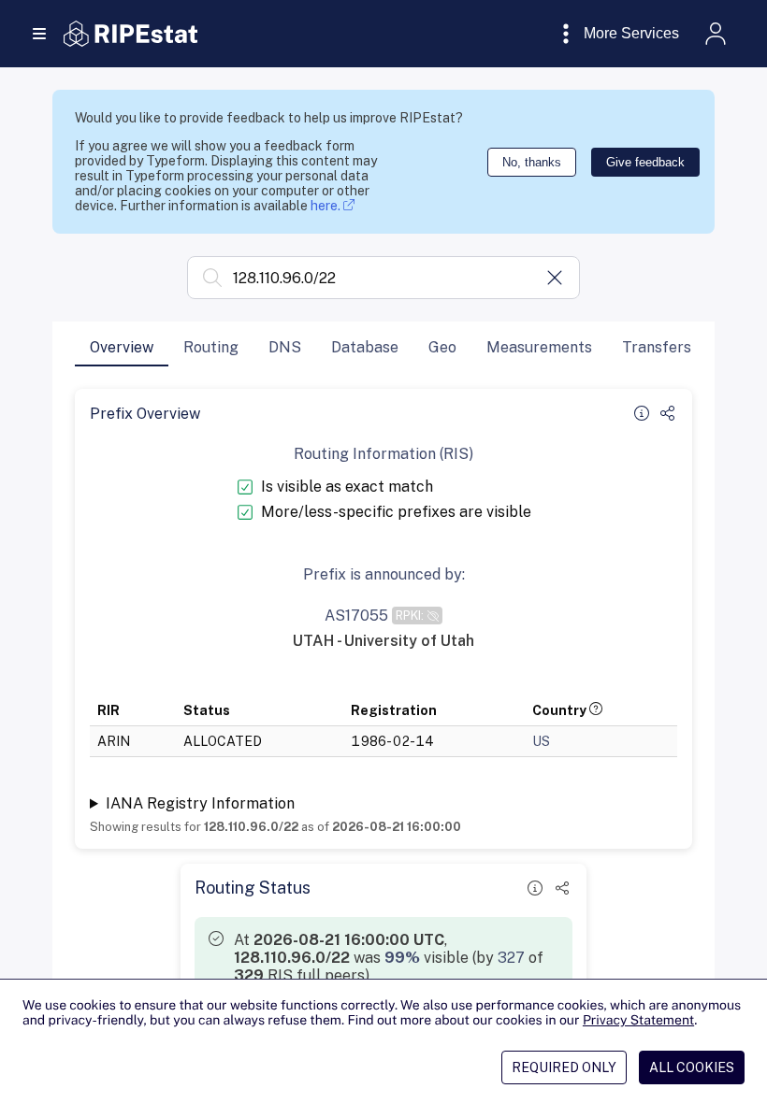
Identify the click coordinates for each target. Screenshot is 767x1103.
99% (402, 958)
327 (511, 958)
